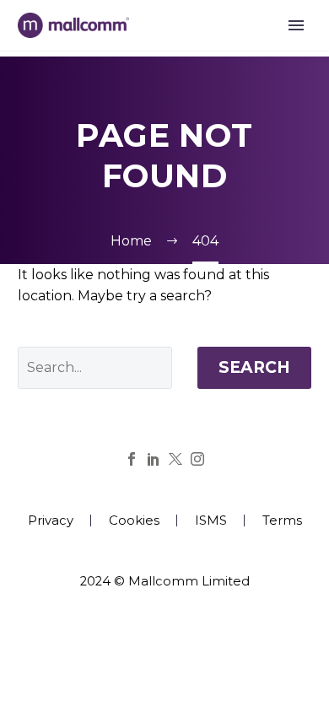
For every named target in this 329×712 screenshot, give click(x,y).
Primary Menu (296, 25)
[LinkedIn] (153, 459)
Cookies (134, 521)
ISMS (211, 521)
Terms (282, 521)
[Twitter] (175, 459)
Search (254, 367)
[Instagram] (197, 459)
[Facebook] (131, 459)
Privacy (50, 521)
